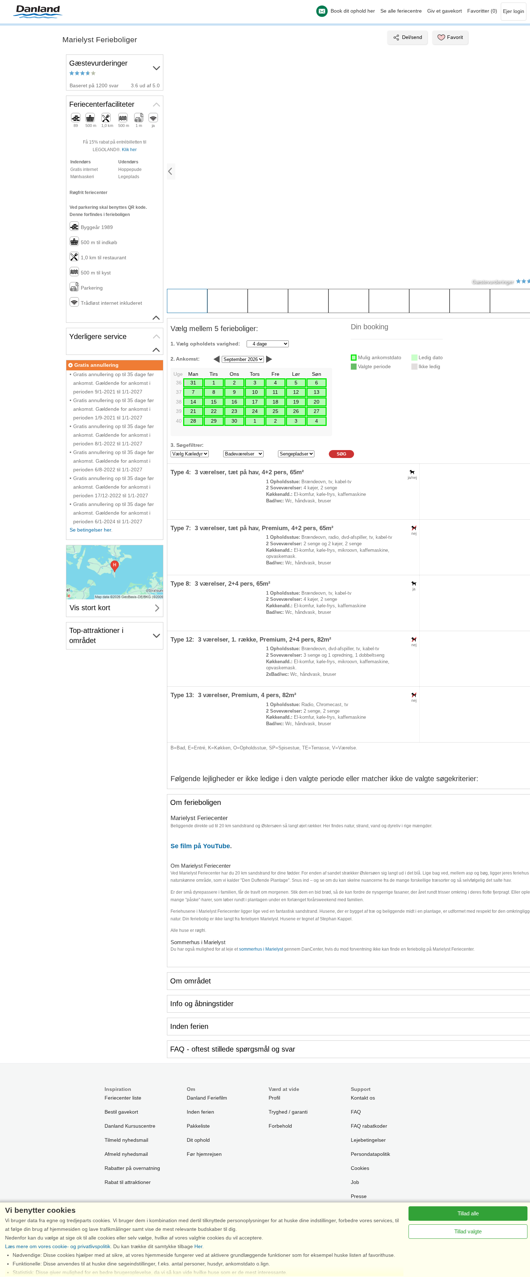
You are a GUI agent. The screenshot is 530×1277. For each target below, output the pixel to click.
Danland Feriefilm (207, 1098)
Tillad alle (468, 1213)
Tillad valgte (468, 1231)
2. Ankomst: (185, 359)
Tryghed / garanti (288, 1112)
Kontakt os (363, 1098)
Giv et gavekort (444, 11)
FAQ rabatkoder (369, 1126)
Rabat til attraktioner (128, 1182)
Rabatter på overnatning (132, 1168)
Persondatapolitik (370, 1154)
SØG (341, 454)
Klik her (129, 149)
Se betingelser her (90, 530)
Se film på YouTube (200, 846)
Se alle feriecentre (401, 11)
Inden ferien (200, 1112)
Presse (359, 1196)
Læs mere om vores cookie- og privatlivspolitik (57, 1246)
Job (355, 1182)
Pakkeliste (198, 1126)
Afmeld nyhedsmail (126, 1154)
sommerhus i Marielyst (261, 949)
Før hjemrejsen (204, 1154)
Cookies (360, 1168)
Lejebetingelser (368, 1140)
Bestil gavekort (121, 1112)
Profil (274, 1098)
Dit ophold (198, 1140)
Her (198, 1246)
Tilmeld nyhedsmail (126, 1140)
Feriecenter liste (123, 1098)
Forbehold (280, 1126)
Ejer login (513, 11)
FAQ (356, 1112)
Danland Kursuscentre (130, 1126)
